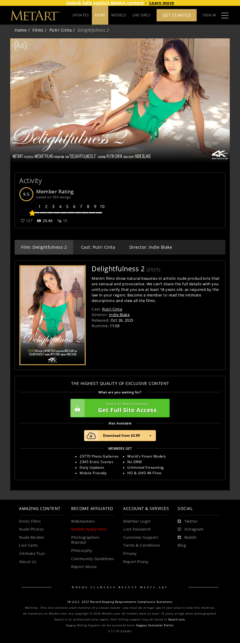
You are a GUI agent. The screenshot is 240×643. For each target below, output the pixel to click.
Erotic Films (30, 521)
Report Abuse (84, 566)
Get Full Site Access (127, 408)
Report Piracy (136, 561)
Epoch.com (176, 619)
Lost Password (137, 529)
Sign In (209, 15)
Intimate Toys (32, 553)
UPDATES (80, 15)
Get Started (177, 15)
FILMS (100, 15)
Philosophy (81, 550)
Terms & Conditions (141, 545)
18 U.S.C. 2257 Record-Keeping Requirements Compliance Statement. (120, 602)
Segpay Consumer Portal (154, 625)
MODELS (118, 15)
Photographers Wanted (85, 540)
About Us (27, 561)
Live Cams (28, 545)
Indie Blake (119, 314)
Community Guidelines (92, 558)
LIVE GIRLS (141, 15)
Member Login (136, 521)
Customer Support (140, 537)
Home (21, 30)
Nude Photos (31, 529)
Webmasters (83, 521)
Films (38, 30)
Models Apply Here (89, 529)
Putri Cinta (60, 30)
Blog (182, 545)
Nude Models (31, 537)
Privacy (130, 553)
